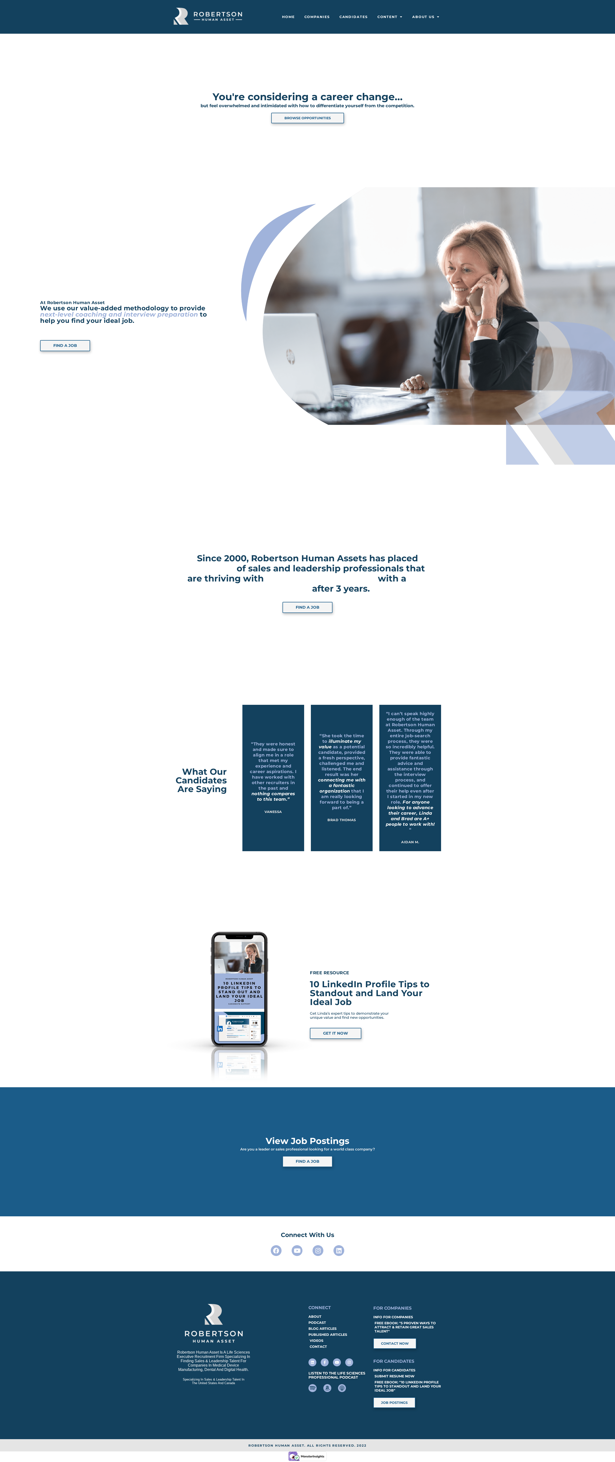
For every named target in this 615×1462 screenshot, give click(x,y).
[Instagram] (318, 1250)
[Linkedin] (338, 1250)
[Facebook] (276, 1250)
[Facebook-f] (325, 1362)
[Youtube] (297, 1250)
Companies (317, 17)
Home (288, 17)
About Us (423, 17)
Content (387, 17)
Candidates (353, 17)
